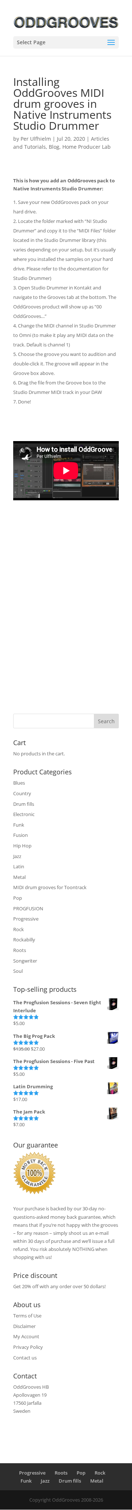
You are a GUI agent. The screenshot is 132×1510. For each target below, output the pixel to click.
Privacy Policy (28, 1347)
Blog (54, 146)
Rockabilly (24, 939)
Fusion (20, 835)
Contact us (25, 1357)
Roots (19, 950)
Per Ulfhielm (36, 138)
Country (22, 793)
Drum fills (23, 804)
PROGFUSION (28, 908)
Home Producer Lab (86, 146)
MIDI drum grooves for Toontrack (50, 887)
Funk (18, 825)
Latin (18, 866)
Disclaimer (24, 1326)
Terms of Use (27, 1315)
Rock (18, 929)
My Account (26, 1336)
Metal (19, 877)
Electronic (23, 814)
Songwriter (25, 960)
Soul (18, 971)
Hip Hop (22, 845)
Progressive (25, 918)
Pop (17, 898)
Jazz (17, 856)
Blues (19, 782)
